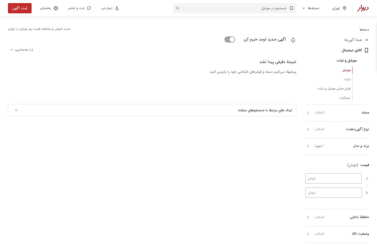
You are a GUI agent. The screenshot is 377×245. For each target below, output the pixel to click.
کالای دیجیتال (352, 50)
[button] (79, 8)
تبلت (347, 79)
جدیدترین (21, 49)
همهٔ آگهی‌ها (353, 40)
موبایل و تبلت (346, 60)
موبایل (346, 70)
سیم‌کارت (345, 97)
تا (367, 192)
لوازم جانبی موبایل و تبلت (334, 88)
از (367, 178)
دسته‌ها (313, 8)
